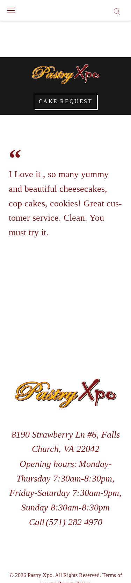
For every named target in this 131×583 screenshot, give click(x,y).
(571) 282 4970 (74, 522)
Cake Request (66, 101)
